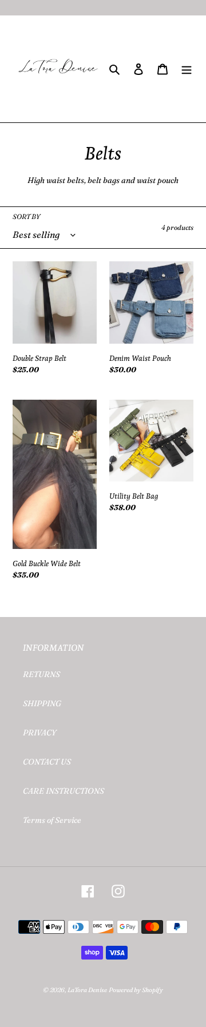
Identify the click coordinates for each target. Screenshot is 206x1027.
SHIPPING (42, 703)
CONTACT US (47, 762)
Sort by (26, 216)
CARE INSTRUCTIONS (63, 791)
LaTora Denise (87, 990)
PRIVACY (39, 732)
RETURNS (41, 674)
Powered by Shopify (136, 990)
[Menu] (187, 69)
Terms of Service (52, 820)
